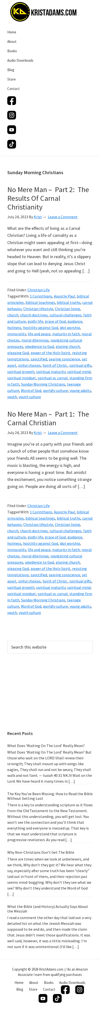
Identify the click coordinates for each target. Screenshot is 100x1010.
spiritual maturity (51, 371)
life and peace (39, 333)
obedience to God (39, 346)
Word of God (31, 390)
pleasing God (18, 352)
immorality (16, 333)
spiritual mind (79, 371)
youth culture (30, 396)
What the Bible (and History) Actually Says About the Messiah (47, 908)
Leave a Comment (63, 216)
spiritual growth (20, 371)
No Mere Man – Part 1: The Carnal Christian (48, 418)
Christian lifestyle (38, 308)
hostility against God (40, 327)
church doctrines (34, 315)
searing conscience (64, 359)
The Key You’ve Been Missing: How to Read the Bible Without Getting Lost (50, 796)
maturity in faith (66, 333)
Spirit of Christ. (55, 365)
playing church (68, 346)
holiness (14, 327)
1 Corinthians (41, 296)
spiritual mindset (21, 377)
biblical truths (69, 302)
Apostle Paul (64, 296)
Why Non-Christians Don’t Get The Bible (40, 852)
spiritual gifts (80, 365)
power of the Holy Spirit (50, 352)
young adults (80, 390)
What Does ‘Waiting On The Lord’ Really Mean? (46, 745)
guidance (74, 321)
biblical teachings (40, 302)
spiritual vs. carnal (53, 377)
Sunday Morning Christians (43, 384)
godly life (35, 321)
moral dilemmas (35, 340)
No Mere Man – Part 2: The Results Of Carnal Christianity (48, 198)
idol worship (70, 327)
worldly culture (55, 390)
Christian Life (38, 289)
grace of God (55, 321)
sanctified (39, 359)
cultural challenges (66, 315)
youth (12, 396)
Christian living (67, 308)
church (12, 315)
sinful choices (29, 365)
